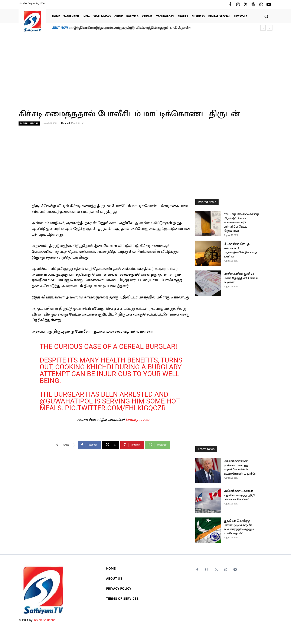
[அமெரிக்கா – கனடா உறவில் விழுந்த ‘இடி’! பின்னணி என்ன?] (208, 500)
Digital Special (29, 123)
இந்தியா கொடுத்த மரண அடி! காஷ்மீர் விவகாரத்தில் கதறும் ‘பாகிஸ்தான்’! (131, 28)
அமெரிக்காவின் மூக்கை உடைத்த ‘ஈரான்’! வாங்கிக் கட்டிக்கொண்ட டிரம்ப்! (239, 467)
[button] (266, 16)
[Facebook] (230, 5)
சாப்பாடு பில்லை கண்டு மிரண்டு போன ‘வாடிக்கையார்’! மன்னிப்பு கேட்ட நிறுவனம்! (241, 222)
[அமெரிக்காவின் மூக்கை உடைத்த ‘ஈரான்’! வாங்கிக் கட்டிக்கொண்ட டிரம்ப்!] (208, 470)
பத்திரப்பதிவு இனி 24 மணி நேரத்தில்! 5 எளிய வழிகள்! (241, 278)
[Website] (253, 5)
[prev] (263, 28)
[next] (269, 28)
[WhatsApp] (261, 5)
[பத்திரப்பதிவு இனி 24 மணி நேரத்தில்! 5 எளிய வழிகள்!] (208, 283)
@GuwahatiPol (66, 401)
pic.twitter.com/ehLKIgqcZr (115, 408)
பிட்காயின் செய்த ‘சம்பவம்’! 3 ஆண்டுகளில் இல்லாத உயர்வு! (240, 250)
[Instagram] (238, 5)
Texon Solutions (44, 620)
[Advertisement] (145, 68)
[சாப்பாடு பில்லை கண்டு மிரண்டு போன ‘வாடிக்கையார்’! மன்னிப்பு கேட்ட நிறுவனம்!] (208, 223)
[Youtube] (268, 5)
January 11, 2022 (137, 419)
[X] (245, 5)
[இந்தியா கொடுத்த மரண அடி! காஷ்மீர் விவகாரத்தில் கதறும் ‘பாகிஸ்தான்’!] (208, 530)
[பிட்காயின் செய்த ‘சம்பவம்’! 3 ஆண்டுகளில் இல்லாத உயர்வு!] (208, 253)
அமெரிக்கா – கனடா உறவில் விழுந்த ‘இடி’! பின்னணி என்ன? (239, 495)
